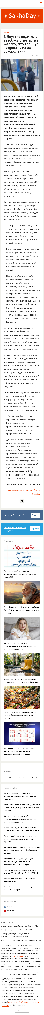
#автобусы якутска (16, 490)
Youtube (10, 911)
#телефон (36, 494)
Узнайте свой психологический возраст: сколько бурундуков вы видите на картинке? (21, 839)
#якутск (37, 490)
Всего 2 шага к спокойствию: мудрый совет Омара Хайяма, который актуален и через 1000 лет (22, 808)
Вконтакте (12, 906)
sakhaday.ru (18, 956)
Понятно (22, 1010)
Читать (35, 515)
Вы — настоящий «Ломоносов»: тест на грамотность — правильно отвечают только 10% (20, 796)
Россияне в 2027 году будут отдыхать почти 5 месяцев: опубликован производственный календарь (20, 861)
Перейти (35, 528)
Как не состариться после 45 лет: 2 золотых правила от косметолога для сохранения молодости (20, 819)
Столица (7, 32)
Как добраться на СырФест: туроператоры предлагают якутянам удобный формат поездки (22, 850)
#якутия (29, 490)
